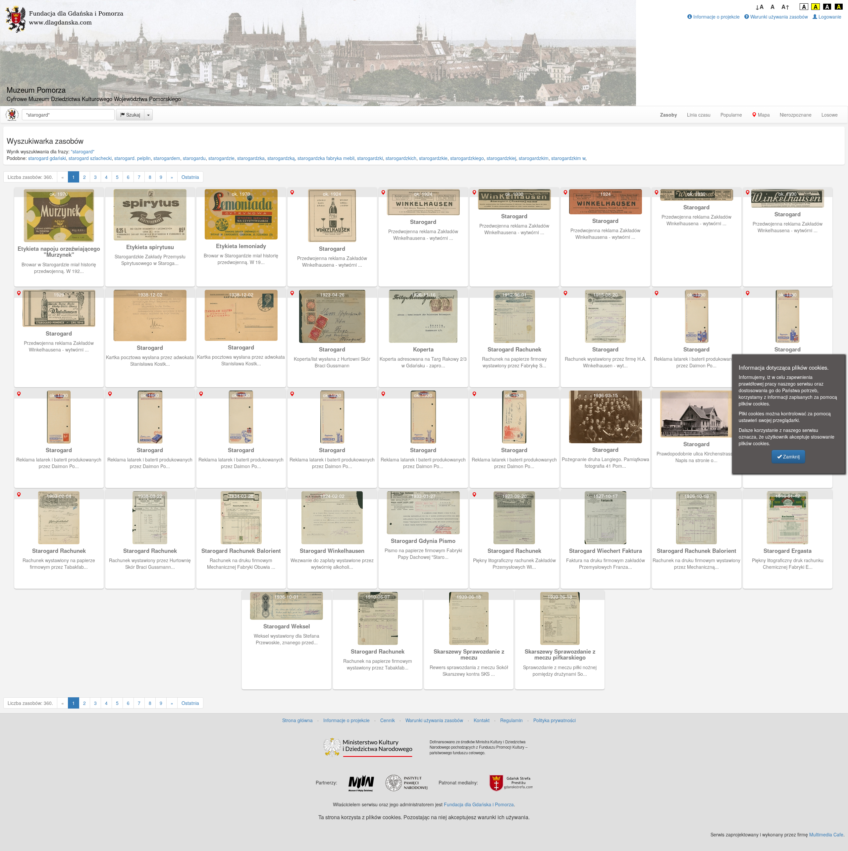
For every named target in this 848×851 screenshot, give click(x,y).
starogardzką (281, 158)
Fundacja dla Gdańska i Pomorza (479, 804)
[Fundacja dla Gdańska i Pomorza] (12, 114)
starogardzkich (401, 158)
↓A (759, 6)
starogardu (194, 158)
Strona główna (297, 720)
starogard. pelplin (132, 158)
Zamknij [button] (791, 456)
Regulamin (511, 720)
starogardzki (370, 158)
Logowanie (829, 16)
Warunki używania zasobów (778, 16)
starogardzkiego (467, 158)
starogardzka (251, 158)
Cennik (387, 720)
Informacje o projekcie (716, 16)
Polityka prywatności (554, 720)
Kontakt (482, 720)
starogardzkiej (501, 158)
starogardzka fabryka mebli (325, 158)
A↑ (785, 6)
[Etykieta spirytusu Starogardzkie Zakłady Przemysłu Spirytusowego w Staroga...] (150, 190)
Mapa (763, 114)
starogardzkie (433, 158)
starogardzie (221, 158)
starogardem (166, 158)
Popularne (731, 114)
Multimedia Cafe (826, 834)
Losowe (830, 114)
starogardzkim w (568, 158)
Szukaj (132, 114)
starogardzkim (534, 158)
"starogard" (82, 151)
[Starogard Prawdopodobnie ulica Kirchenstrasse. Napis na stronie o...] (697, 392)
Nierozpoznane (796, 114)
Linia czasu (699, 114)
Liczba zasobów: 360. (30, 177)
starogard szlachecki (90, 158)
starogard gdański (47, 158)
